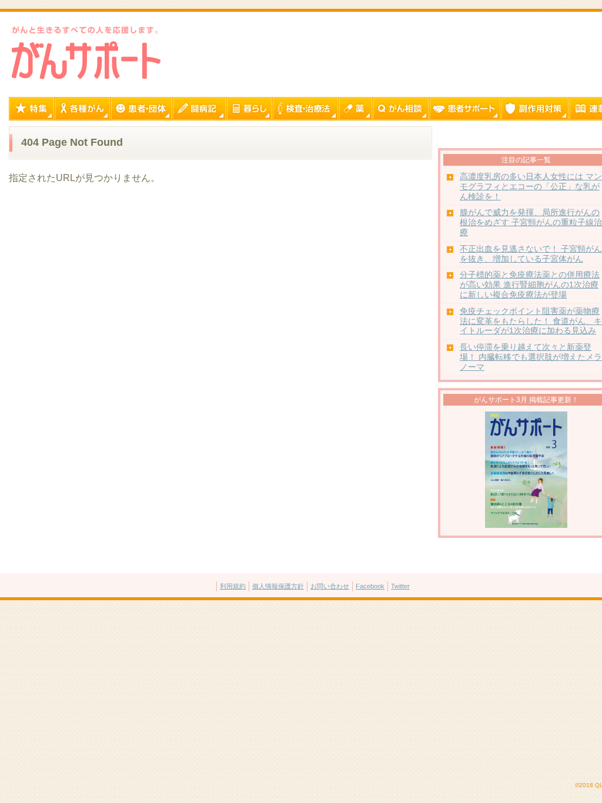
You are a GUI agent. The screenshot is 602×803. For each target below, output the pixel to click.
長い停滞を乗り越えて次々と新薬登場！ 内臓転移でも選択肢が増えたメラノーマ (531, 357)
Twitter (400, 586)
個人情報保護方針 (278, 586)
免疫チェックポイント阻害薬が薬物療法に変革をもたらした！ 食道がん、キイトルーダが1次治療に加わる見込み (531, 321)
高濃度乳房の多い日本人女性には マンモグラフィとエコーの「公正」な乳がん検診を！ (531, 186)
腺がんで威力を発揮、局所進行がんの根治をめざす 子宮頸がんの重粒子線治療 (531, 222)
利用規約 (233, 586)
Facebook (370, 586)
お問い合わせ (329, 586)
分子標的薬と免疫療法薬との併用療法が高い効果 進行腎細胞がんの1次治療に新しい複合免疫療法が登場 (530, 284)
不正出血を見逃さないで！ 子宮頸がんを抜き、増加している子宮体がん (531, 254)
